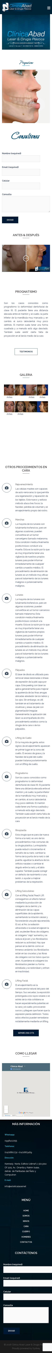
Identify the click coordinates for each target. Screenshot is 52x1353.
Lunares (19, 595)
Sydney (36, 1348)
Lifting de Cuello (23, 738)
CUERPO (26, 1231)
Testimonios (26, 352)
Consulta (6, 194)
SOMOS (26, 1216)
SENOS (26, 1221)
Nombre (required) (11, 153)
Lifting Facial (21, 980)
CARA (26, 1226)
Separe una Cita (26, 1033)
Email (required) (10, 167)
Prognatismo (21, 773)
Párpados (20, 670)
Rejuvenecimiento (24, 484)
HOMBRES (26, 1237)
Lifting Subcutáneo (24, 891)
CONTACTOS (26, 1242)
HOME (26, 1211)
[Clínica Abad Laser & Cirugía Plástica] (17, 7)
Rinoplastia (20, 830)
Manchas (19, 519)
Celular (6, 181)
